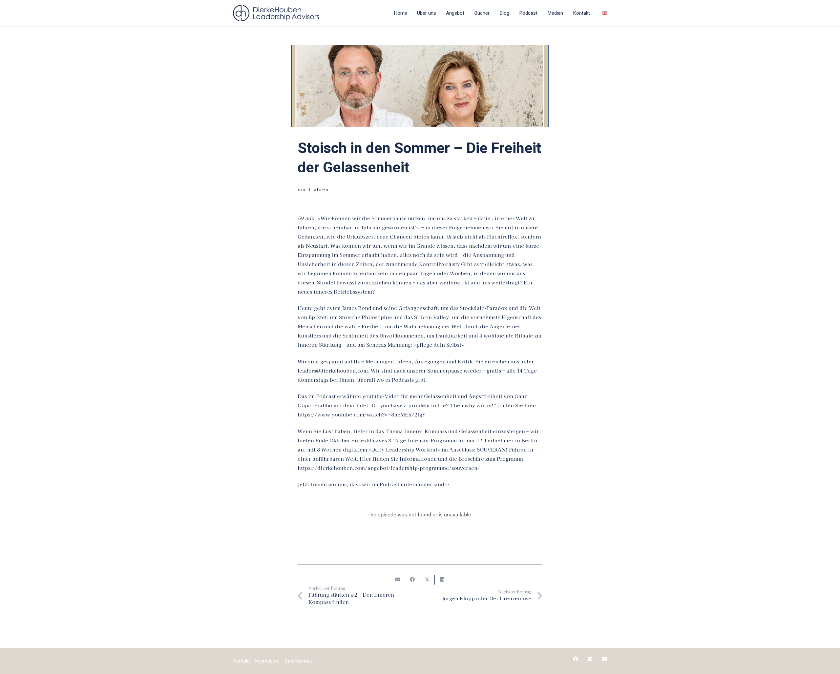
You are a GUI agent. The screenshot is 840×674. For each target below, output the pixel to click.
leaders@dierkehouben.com (333, 370)
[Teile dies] (412, 580)
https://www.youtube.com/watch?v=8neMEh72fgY (362, 414)
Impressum (267, 660)
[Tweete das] (427, 580)
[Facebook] (575, 658)
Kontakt (241, 660)
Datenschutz (298, 660)
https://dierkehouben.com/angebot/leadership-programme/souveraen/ (389, 467)
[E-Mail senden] (397, 580)
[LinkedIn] (590, 658)
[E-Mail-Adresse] (604, 658)
